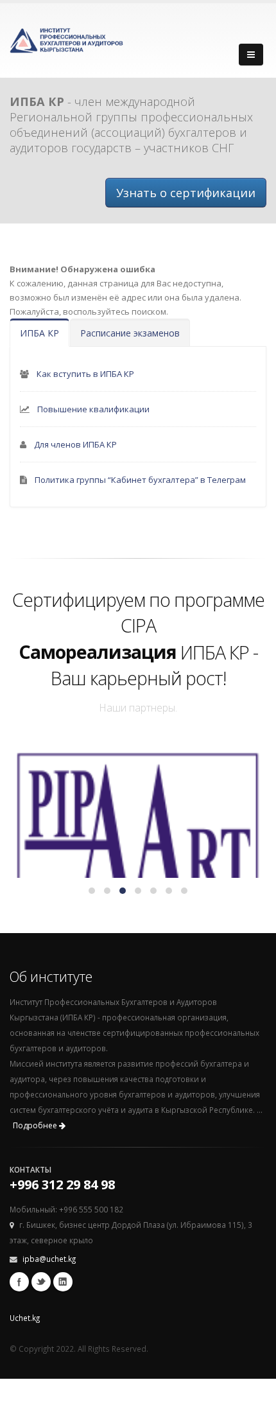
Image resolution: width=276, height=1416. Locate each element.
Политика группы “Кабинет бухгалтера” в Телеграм (140, 479)
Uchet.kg (25, 1318)
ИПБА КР (39, 333)
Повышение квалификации (93, 409)
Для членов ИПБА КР (75, 444)
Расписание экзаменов (130, 333)
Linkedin (63, 1281)
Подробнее (36, 1125)
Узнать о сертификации (185, 192)
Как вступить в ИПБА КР (85, 374)
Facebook (19, 1281)
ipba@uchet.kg (49, 1259)
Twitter (41, 1281)
